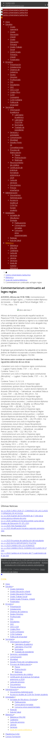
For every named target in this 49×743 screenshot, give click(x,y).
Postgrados (14, 59)
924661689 (10, 3)
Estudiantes (14, 84)
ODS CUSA (14, 89)
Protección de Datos (9, 572)
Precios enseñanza (14, 188)
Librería (13, 258)
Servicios (13, 260)
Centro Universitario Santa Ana (17, 275)
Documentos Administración (16, 196)
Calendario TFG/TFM (19, 121)
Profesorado (15, 79)
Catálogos (14, 250)
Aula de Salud (15, 240)
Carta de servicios (13, 181)
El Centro (9, 62)
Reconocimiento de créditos (16, 163)
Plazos (17, 155)
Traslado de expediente (19, 128)
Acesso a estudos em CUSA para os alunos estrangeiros (26, 563)
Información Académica (15, 111)
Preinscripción (20, 157)
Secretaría (9, 107)
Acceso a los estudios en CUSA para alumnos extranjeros (24, 560)
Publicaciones (20, 223)
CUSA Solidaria (16, 99)
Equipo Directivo (13, 75)
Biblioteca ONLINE (14, 246)
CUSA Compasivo (14, 95)
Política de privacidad (14, 103)
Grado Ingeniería (14, 28)
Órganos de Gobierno (15, 70)
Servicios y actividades (14, 133)
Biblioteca (9, 243)
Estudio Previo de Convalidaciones (24, 662)
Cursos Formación (13, 736)
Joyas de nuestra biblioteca (14, 265)
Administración (11, 192)
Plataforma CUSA (12, 734)
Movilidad (14, 140)
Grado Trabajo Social (18, 596)
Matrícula (18, 160)
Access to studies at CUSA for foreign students (14, 205)
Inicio (7, 22)
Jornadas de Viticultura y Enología (15, 218)
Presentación (15, 64)
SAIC (12, 87)
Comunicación (16, 137)
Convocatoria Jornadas (20, 226)
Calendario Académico (19, 116)
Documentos (15, 185)
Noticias (13, 238)
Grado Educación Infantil (14, 34)
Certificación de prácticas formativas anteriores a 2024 (16, 172)
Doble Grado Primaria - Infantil (15, 54)
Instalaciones (15, 67)
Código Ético (15, 92)
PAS (11, 82)
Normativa (19, 125)
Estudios (8, 24)
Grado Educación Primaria (14, 42)
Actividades (10, 213)
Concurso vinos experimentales (27, 707)
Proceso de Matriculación (15, 151)
